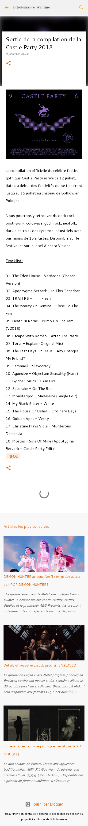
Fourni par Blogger (47, 804)
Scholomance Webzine (31, 7)
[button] (8, 63)
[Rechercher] (81, 7)
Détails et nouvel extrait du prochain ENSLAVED (40, 665)
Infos (13, 456)
